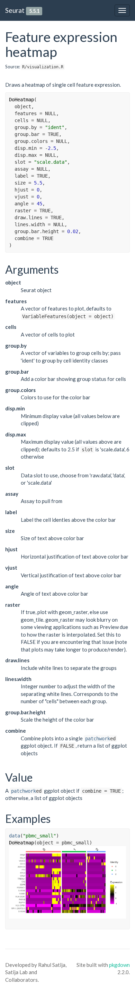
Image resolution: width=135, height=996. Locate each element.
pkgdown (119, 965)
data (14, 835)
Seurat (15, 10)
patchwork (97, 738)
